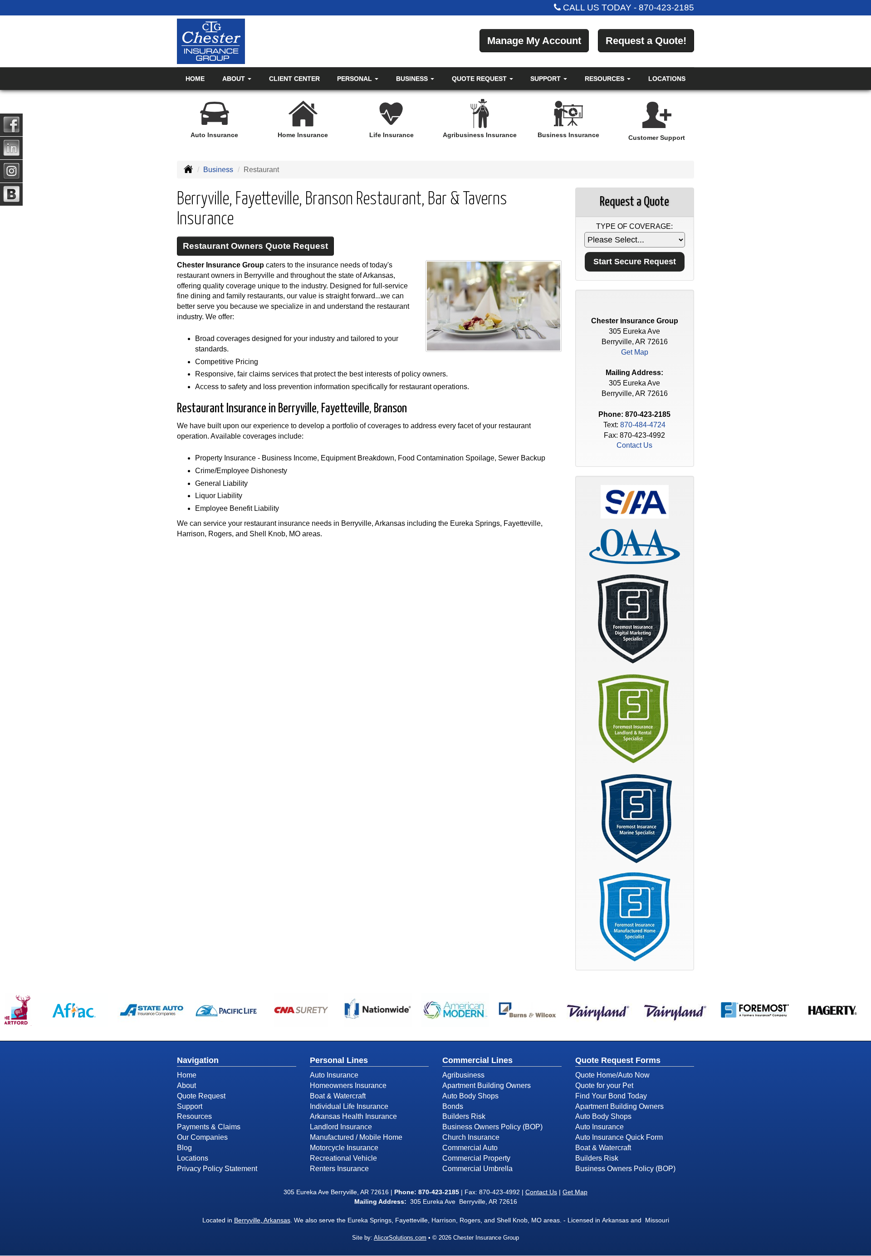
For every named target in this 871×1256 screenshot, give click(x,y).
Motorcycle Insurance (344, 1148)
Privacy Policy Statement (217, 1168)
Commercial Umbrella (477, 1168)
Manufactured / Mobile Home (356, 1137)
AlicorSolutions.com (400, 1237)
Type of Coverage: (634, 226)
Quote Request (201, 1096)
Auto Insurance (334, 1075)
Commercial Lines (477, 1060)
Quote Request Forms (618, 1060)
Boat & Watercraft (338, 1096)
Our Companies (202, 1137)
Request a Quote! (646, 40)
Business (218, 169)
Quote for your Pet (604, 1085)
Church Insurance (470, 1137)
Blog (184, 1148)
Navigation (198, 1060)
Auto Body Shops (470, 1096)
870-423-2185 (666, 7)
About (186, 1085)
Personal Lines (339, 1060)
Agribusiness (463, 1075)
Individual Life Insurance (349, 1106)
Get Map (634, 352)
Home (195, 78)
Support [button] (546, 78)
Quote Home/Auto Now (612, 1075)
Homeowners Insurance (348, 1085)
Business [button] (413, 78)
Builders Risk (463, 1116)
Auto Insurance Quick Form (619, 1137)
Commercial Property (476, 1158)
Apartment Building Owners (486, 1085)
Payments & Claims (208, 1127)
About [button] (234, 78)
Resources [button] (605, 78)
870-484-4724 (642, 425)
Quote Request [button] (480, 78)
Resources (194, 1116)
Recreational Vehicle (343, 1158)
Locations (666, 78)
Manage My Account (534, 40)
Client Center (294, 78)
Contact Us (634, 445)
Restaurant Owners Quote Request (255, 246)
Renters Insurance (339, 1168)
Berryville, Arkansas (262, 1220)
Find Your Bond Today (611, 1096)
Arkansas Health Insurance (353, 1116)
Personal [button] (355, 78)
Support (189, 1106)
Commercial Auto (470, 1148)
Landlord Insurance (341, 1127)
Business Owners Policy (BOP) (492, 1127)
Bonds (452, 1106)
